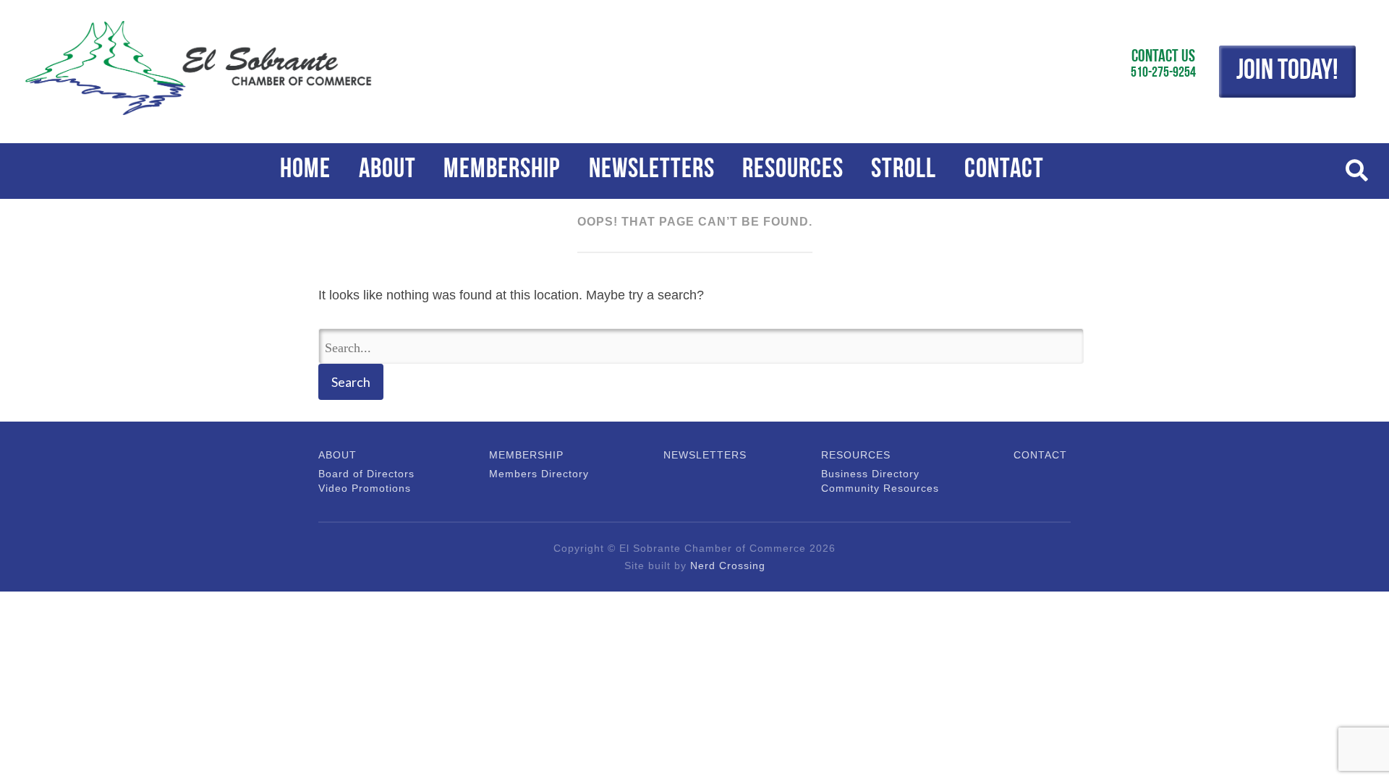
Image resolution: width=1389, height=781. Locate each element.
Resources (793, 170)
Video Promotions (359, 488)
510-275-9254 (1163, 73)
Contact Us (1163, 57)
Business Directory (870, 473)
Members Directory (532, 473)
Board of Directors (359, 473)
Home (305, 170)
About (387, 170)
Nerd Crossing (727, 565)
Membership (502, 170)
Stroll (903, 170)
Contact (1004, 170)
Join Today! (1287, 71)
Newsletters (652, 170)
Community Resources (871, 488)
